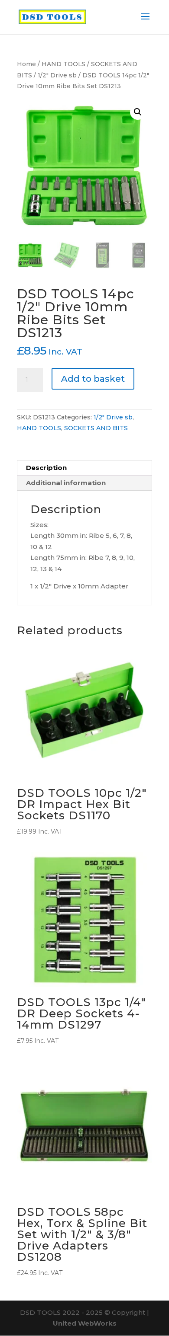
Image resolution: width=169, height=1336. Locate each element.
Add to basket (93, 379)
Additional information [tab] (66, 483)
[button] (138, 112)
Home (26, 64)
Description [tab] (46, 467)
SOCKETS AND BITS (96, 428)
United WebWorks (85, 1323)
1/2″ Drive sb (57, 75)
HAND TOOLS (63, 64)
